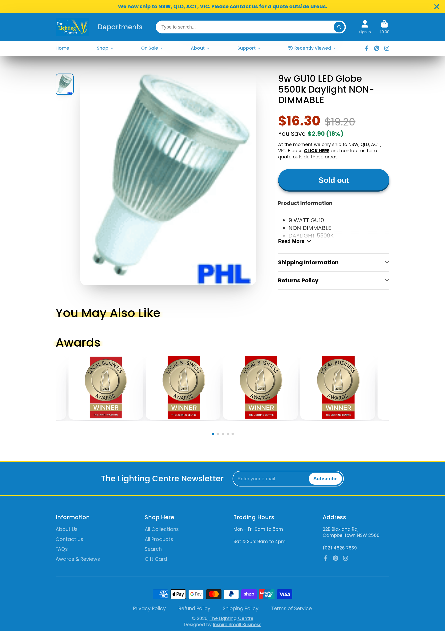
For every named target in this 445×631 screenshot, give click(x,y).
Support (246, 48)
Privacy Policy (149, 608)
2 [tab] (219, 435)
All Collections (162, 529)
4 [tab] (229, 435)
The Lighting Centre (231, 618)
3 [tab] (224, 435)
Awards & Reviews (78, 559)
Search (153, 549)
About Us (67, 529)
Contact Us (69, 539)
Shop (102, 48)
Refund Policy (194, 608)
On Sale (149, 48)
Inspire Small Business (237, 624)
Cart (384, 27)
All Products (159, 539)
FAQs (62, 549)
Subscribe (325, 478)
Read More (291, 241)
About (198, 48)
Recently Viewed (312, 48)
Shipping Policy (241, 608)
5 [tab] (234, 435)
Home (62, 48)
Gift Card (156, 559)
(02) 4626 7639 (340, 548)
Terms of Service (291, 608)
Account (365, 27)
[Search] (339, 27)
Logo (72, 27)
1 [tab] (214, 435)
